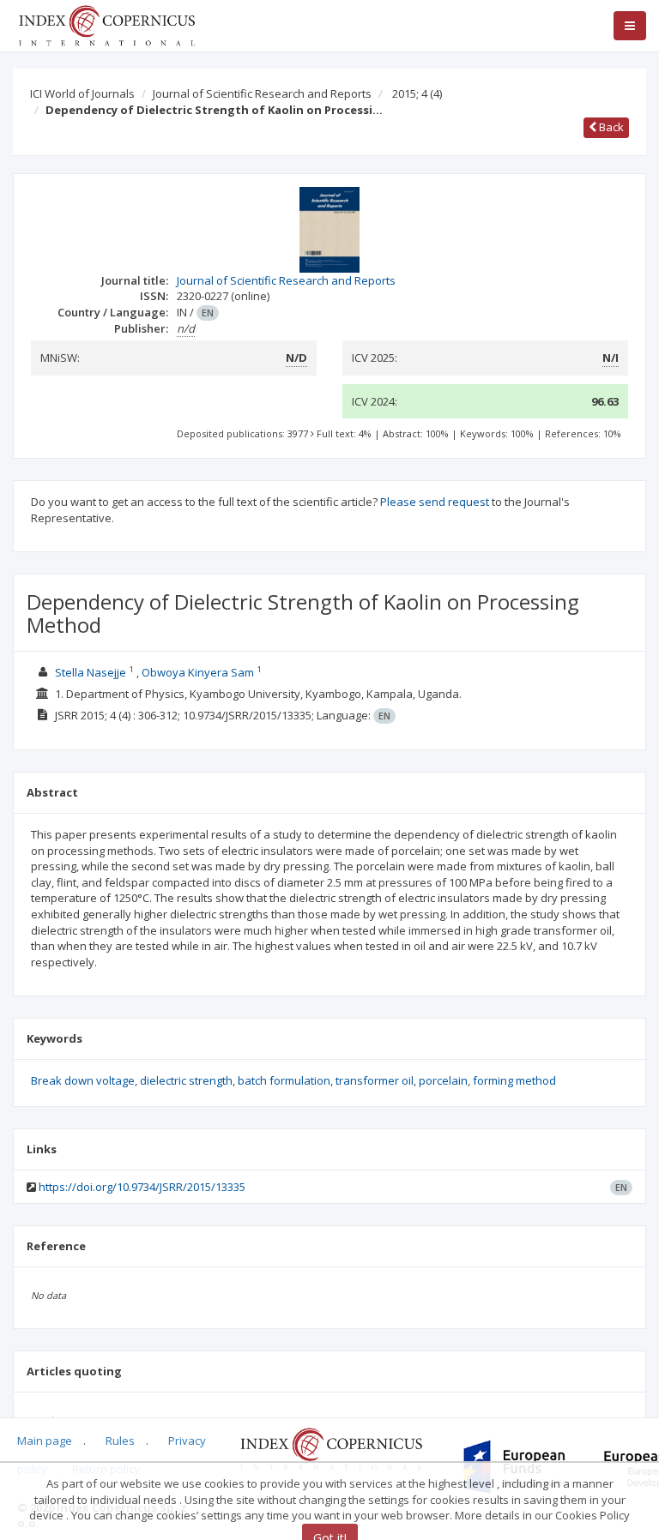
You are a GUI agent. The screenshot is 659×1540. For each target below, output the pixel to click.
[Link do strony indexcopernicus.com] (330, 1448)
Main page (44, 1440)
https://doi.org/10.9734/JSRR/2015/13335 (142, 1186)
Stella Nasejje (90, 672)
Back (610, 127)
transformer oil (375, 1080)
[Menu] (630, 25)
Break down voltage (83, 1080)
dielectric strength (186, 1080)
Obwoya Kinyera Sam (198, 672)
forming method (514, 1080)
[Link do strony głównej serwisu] (106, 24)
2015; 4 (417, 93)
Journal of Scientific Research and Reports (262, 93)
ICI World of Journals (82, 93)
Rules (120, 1440)
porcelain (443, 1080)
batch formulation (284, 1080)
